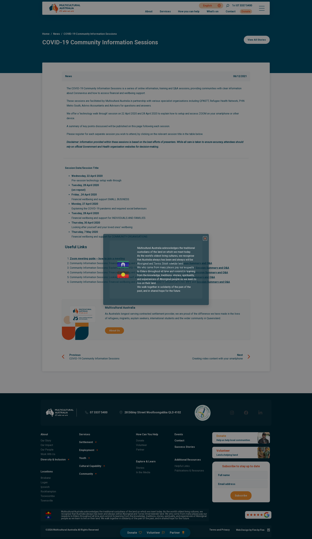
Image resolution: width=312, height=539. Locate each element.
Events (179, 434)
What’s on (212, 11)
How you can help (188, 11)
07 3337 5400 (242, 5)
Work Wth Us (48, 454)
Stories (140, 467)
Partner (140, 449)
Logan (44, 482)
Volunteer (141, 445)
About (148, 11)
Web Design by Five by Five (250, 530)
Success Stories (185, 446)
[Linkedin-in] (260, 412)
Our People (47, 449)
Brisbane (46, 477)
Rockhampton (48, 491)
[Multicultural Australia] (65, 12)
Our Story (46, 440)
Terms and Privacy (219, 529)
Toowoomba (48, 496)
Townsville (47, 500)
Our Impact (47, 445)
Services (165, 11)
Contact (230, 11)
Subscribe (241, 495)
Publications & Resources (189, 470)
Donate (245, 11)
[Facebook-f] (246, 412)
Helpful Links (182, 466)
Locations (47, 471)
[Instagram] (232, 412)
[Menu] (262, 8)
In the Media (143, 472)
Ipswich (45, 487)
